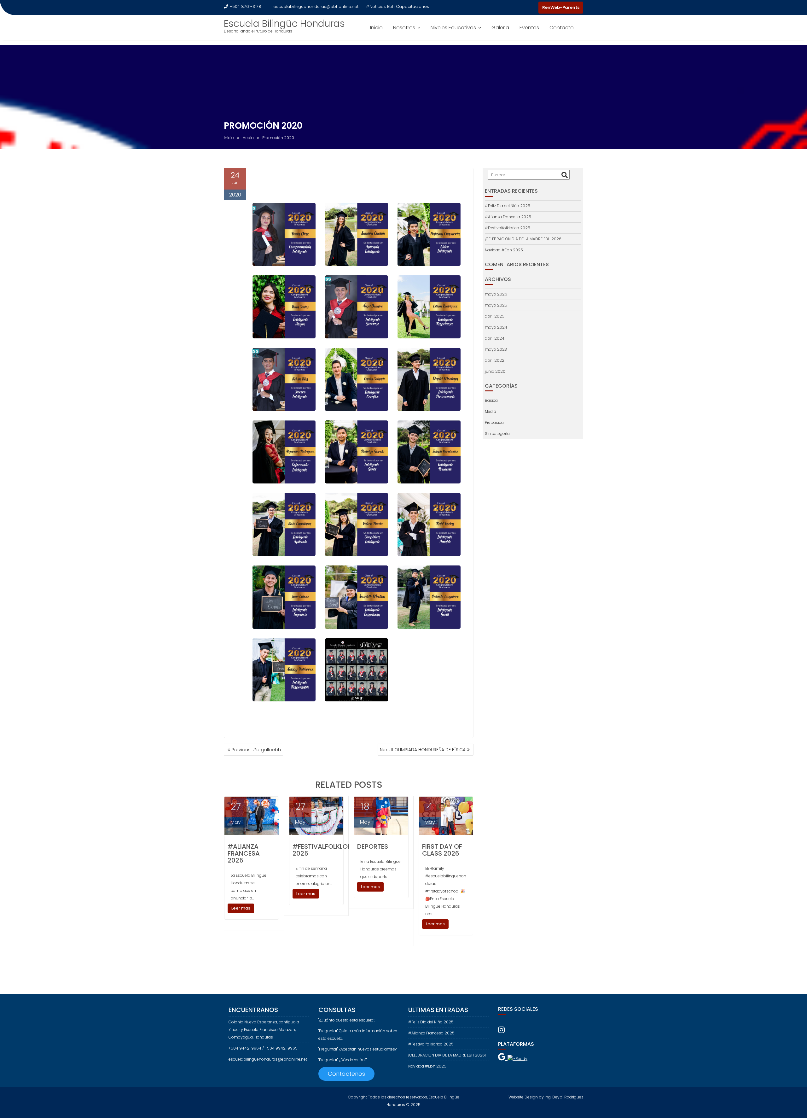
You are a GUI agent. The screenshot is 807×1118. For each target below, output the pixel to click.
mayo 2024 (496, 327)
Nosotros (404, 27)
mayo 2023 (496, 349)
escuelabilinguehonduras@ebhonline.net (315, 6)
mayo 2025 (496, 305)
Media (490, 411)
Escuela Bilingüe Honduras (284, 23)
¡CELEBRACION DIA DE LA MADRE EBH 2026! (523, 239)
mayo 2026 (496, 294)
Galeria (500, 27)
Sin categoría (497, 433)
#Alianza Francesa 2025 (244, 853)
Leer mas (240, 908)
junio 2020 (495, 371)
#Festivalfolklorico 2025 (328, 850)
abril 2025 (494, 316)
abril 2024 (494, 338)
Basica (491, 400)
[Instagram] (532, 8)
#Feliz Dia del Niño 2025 (507, 205)
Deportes (372, 846)
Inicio (376, 27)
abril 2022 (494, 360)
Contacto (561, 27)
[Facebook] (521, 8)
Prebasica (494, 422)
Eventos (529, 27)
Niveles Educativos (453, 27)
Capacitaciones (412, 6)
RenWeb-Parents (560, 7)
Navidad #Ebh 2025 (504, 250)
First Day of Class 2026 (442, 850)
